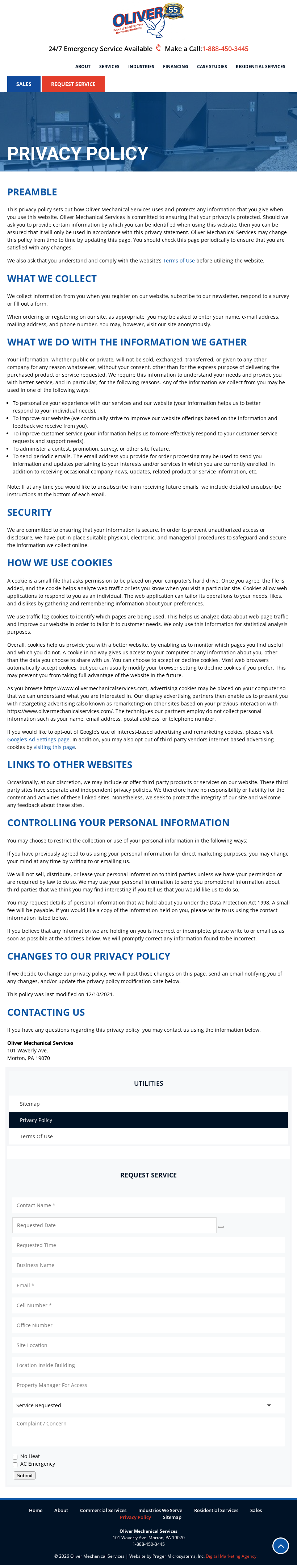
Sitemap (30, 1103)
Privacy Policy (36, 1120)
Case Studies (212, 66)
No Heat (30, 1456)
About (83, 66)
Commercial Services (103, 1510)
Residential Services (260, 66)
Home (35, 1510)
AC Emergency (37, 1463)
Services (109, 66)
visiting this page (54, 747)
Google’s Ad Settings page (38, 739)
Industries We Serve (160, 1510)
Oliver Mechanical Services (97, 1556)
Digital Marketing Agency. (231, 1556)
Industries (141, 66)
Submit (25, 1475)
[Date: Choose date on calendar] (221, 1227)
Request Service (73, 83)
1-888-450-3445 (225, 48)
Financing (175, 66)
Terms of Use (179, 260)
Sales (24, 83)
